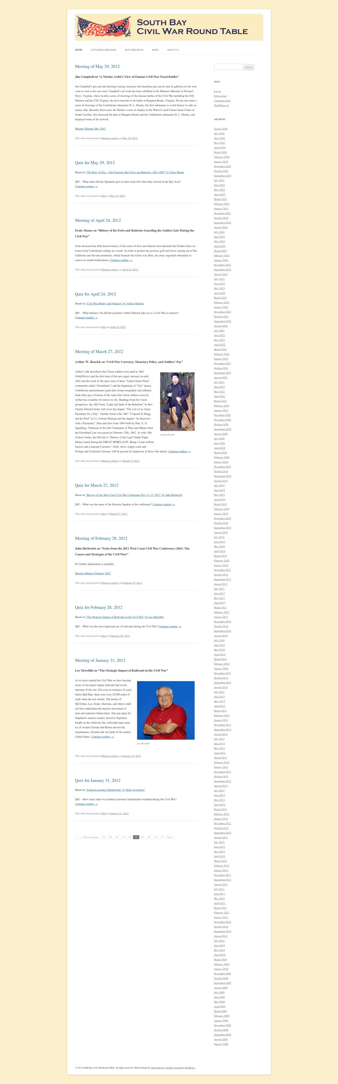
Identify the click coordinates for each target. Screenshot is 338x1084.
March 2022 (220, 349)
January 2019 (221, 513)
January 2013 (221, 818)
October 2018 (221, 523)
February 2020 (221, 457)
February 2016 (221, 663)
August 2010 (221, 936)
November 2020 (222, 419)
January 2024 (221, 260)
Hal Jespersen (157, 1067)
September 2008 (222, 1034)
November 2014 (222, 725)
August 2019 (221, 480)
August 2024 (221, 227)
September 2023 (222, 269)
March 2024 (220, 250)
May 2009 (219, 1001)
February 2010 (221, 964)
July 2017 (219, 588)
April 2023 (220, 293)
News (155, 49)
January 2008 (221, 1044)
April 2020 (220, 448)
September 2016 (222, 631)
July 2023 (219, 279)
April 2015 (220, 706)
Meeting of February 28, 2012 (101, 538)
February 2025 (221, 204)
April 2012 (220, 856)
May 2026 (219, 143)
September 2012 (222, 832)
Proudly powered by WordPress (180, 1067)
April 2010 (220, 954)
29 (110, 837)
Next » (170, 837)
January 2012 (221, 870)
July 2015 (219, 692)
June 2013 (219, 795)
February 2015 (221, 715)
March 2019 (220, 504)
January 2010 (221, 969)
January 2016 (221, 668)
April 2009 (220, 1006)
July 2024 (219, 232)
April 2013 (220, 804)
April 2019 (220, 499)
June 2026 (219, 138)
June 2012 (219, 847)
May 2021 (219, 391)
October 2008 (221, 1030)
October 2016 (221, 626)
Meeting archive (110, 138)
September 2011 (222, 879)
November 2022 (222, 311)
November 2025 (222, 166)
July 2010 (219, 940)
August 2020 (221, 434)
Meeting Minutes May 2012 (90, 128)
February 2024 (221, 255)
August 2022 (221, 326)
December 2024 (222, 213)
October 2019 (221, 471)
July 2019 (219, 485)
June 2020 (219, 443)
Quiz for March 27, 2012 (96, 485)
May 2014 (219, 748)
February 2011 (221, 912)
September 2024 (222, 222)
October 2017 (221, 574)
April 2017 (220, 602)
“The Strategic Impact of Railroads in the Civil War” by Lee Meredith (125, 617)
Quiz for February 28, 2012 (98, 607)
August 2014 (221, 734)
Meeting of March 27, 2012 (99, 351)
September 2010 (222, 931)
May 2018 (219, 546)
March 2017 (220, 607)
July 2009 (219, 992)
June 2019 (219, 490)
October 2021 (221, 368)
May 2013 (219, 800)
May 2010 (219, 950)
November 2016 (222, 621)
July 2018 (219, 537)
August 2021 (221, 377)
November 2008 (222, 1025)
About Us (173, 49)
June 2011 (219, 893)
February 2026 (221, 157)
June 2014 (219, 743)
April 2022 (220, 344)
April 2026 (220, 147)
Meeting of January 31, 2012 (100, 660)
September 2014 (222, 729)
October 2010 (221, 926)
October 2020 (221, 424)
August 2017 (221, 584)
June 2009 (219, 997)
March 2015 (220, 710)
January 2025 (221, 208)
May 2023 (219, 288)
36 (155, 837)
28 (104, 837)
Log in (217, 91)
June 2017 (219, 593)
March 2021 (220, 401)
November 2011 (222, 875)
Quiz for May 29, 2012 (95, 162)
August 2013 (221, 786)
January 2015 (221, 720)
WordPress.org (221, 105)
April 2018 (220, 551)
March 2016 (220, 659)
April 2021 (220, 396)
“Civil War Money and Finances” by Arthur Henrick (115, 303)
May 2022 (219, 340)
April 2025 (220, 194)
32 (130, 837)
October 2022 (221, 316)
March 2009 (220, 1011)
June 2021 (219, 387)
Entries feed (220, 96)
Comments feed (222, 100)
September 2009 (222, 983)
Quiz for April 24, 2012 (95, 294)
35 (149, 837)
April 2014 (220, 753)
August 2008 (221, 1039)
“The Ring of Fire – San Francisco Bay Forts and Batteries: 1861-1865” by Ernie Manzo (135, 172)
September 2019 (222, 476)
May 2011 (219, 898)
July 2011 (219, 889)
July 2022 (219, 330)
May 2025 (219, 189)
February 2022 (221, 354)
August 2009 (221, 987)
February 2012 (221, 865)
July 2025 (219, 180)
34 (142, 837)
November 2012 (222, 823)
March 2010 (220, 959)
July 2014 (219, 739)
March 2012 (220, 861)
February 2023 (221, 302)
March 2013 (220, 809)
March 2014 (220, 757)
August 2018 (221, 532)
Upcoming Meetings (103, 49)
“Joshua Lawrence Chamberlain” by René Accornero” (115, 790)
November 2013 (222, 771)
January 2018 (221, 565)
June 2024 (219, 236)
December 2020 (222, 415)
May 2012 (219, 851)
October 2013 (221, 776)
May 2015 (219, 701)
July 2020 (219, 438)
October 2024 (221, 218)
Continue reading (86, 186)
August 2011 (221, 884)
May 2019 (219, 495)
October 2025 (221, 171)
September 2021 (222, 373)
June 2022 (219, 335)
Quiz (103, 196)
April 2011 (220, 903)
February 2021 (221, 405)
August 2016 (221, 635)
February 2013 (221, 814)
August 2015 (221, 687)
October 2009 (221, 978)
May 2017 (219, 598)
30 (117, 837)
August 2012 (221, 837)
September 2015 (222, 682)
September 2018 (222, 527)
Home (78, 49)
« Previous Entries (90, 837)
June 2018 (219, 541)
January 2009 (221, 1020)
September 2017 (222, 579)
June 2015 (219, 696)
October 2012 (221, 828)
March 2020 (220, 452)
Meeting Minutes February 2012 (93, 573)
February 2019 (221, 509)
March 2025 (220, 199)
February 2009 (221, 1016)
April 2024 (220, 246)
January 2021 (221, 410)
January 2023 (221, 307)
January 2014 (221, 767)
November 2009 (222, 973)
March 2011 (220, 908)
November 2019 (222, 466)
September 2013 (222, 781)
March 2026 (220, 152)
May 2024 (219, 241)
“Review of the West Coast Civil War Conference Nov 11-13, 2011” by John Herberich (134, 495)
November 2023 (222, 265)
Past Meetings (134, 49)
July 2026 (219, 133)
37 (162, 837)
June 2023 (219, 283)
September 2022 (222, 321)
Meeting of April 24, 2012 (98, 220)
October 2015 (221, 678)
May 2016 (219, 649)
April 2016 (220, 654)
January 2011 (221, 917)
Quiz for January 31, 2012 (97, 780)
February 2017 (221, 612)
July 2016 (219, 640)
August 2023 (221, 274)
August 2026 (221, 128)
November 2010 (222, 922)
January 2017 (221, 617)
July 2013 (219, 790)
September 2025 (222, 175)
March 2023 (220, 297)
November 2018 (222, 518)
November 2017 (222, 570)
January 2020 (221, 462)
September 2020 (222, 429)
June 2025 (219, 185)
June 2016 (219, 645)
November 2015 (222, 673)
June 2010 (219, 945)
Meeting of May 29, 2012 (97, 66)
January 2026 (221, 161)
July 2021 (219, 382)
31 (123, 837)
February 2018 (221, 560)
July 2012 (219, 842)
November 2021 (222, 363)
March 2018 (220, 556)
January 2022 (221, 358)
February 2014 (221, 762)
